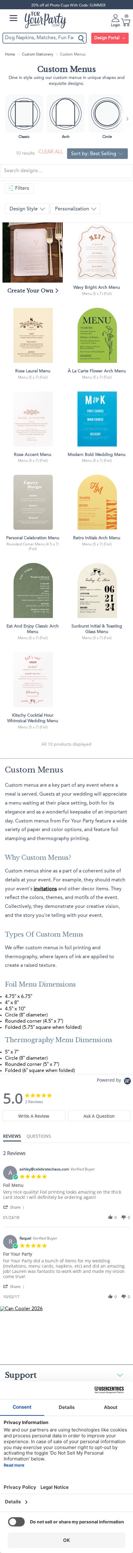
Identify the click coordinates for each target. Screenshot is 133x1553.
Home (10, 54)
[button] (15, 1207)
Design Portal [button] (107, 38)
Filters (22, 188)
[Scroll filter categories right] (127, 119)
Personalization (72, 209)
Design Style (24, 209)
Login (115, 25)
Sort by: (93, 153)
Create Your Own (31, 291)
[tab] (33, 1115)
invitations (45, 889)
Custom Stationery (37, 54)
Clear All (50, 152)
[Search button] (81, 38)
